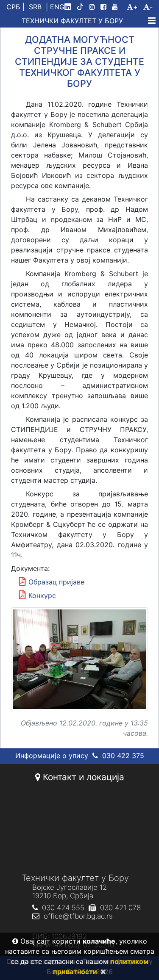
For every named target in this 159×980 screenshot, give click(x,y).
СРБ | (15, 7)
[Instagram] (93, 7)
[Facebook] (105, 7)
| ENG (55, 7)
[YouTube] (118, 7)
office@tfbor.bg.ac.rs (78, 916)
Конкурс (42, 595)
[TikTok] (82, 7)
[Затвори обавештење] (101, 971)
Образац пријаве (56, 582)
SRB (35, 7)
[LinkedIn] (69, 7)
